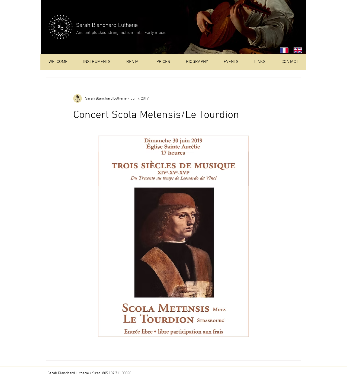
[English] (296, 50)
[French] (283, 50)
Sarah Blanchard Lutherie (107, 24)
